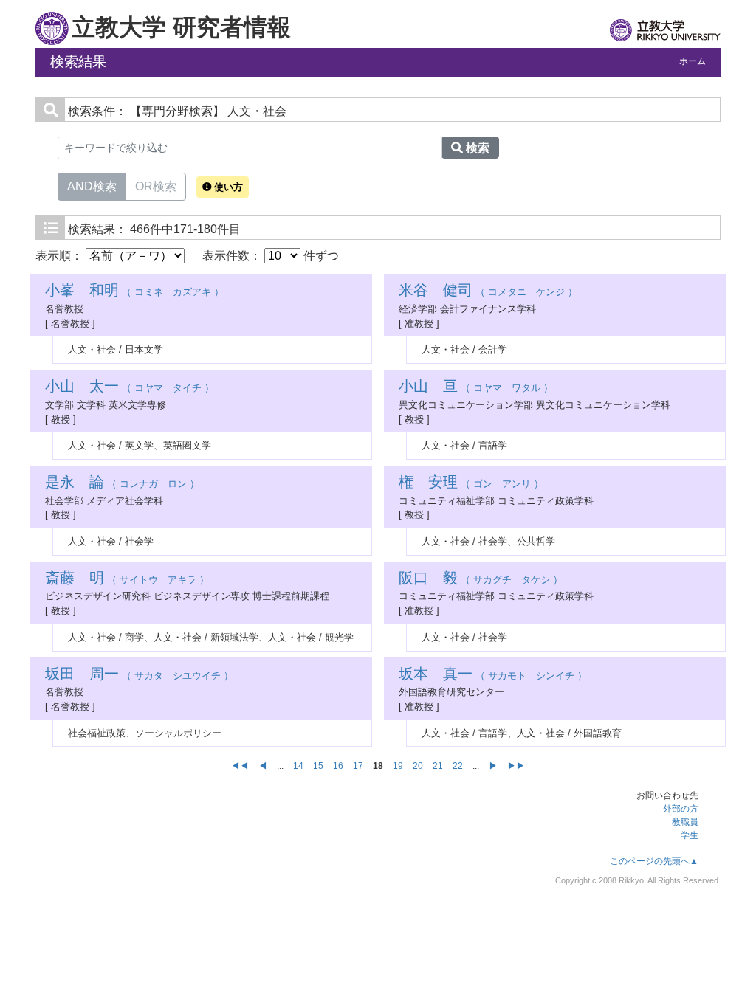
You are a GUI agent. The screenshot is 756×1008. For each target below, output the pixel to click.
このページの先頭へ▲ (654, 861)
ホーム (692, 61)
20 (418, 766)
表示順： (60, 255)
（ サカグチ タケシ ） (481, 579)
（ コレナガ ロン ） (122, 483)
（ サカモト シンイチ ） (493, 675)
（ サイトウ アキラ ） (127, 579)
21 (438, 766)
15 (318, 766)
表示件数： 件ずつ (270, 255)
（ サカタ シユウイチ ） (139, 675)
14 (298, 766)
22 (458, 766)
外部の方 (680, 809)
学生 (689, 835)
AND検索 (92, 186)
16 (338, 766)
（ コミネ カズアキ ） (134, 291)
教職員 (685, 822)
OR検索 (155, 186)
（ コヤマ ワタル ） (476, 387)
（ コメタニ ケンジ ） (488, 291)
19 (398, 766)
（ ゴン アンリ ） (471, 483)
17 (358, 766)
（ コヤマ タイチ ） (129, 387)
